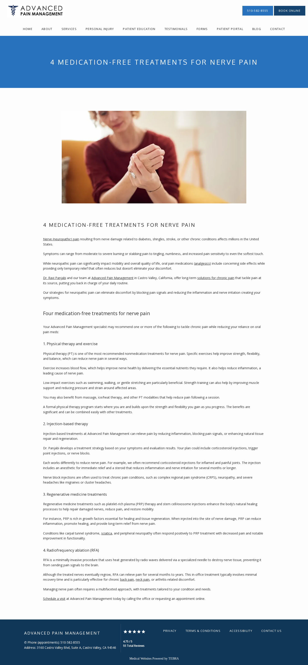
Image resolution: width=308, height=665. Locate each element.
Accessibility (241, 631)
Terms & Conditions (203, 631)
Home (27, 29)
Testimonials (176, 29)
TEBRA (173, 658)
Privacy (170, 631)
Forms (202, 29)
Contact (277, 29)
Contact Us (271, 631)
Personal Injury (100, 29)
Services (69, 29)
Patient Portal (230, 29)
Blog (256, 29)
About (47, 29)
